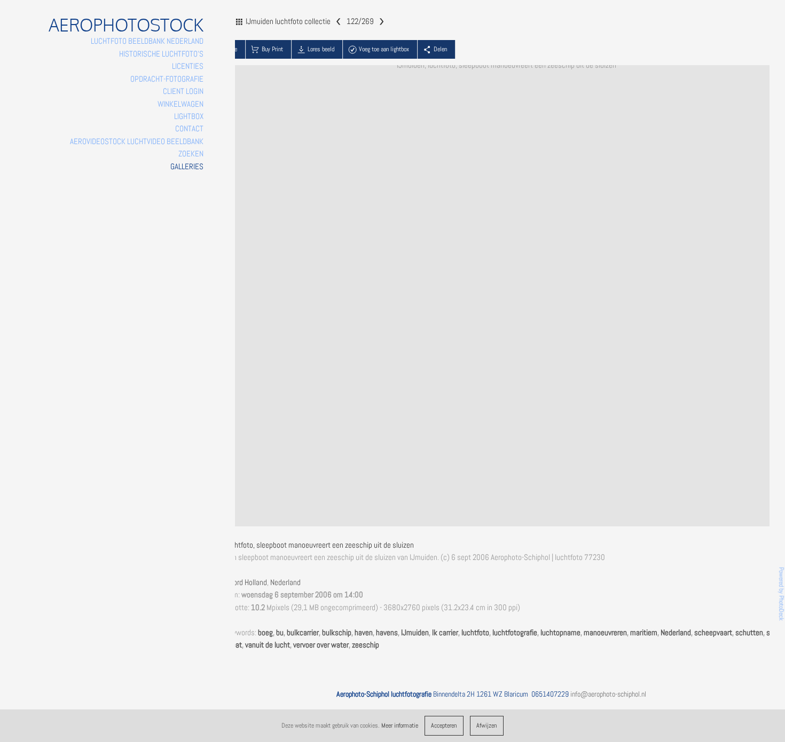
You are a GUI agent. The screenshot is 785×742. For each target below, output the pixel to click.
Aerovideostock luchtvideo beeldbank (136, 141)
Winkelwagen (180, 104)
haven (364, 632)
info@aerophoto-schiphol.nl (608, 694)
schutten (749, 632)
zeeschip (365, 645)
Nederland (285, 582)
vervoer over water (321, 645)
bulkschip (336, 632)
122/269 (360, 21)
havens (387, 632)
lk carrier (445, 632)
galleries (186, 166)
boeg (265, 632)
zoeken (190, 154)
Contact (189, 128)
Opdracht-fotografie (166, 79)
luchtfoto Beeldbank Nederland (147, 41)
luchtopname (560, 632)
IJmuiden (415, 632)
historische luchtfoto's (161, 54)
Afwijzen (486, 725)
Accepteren (444, 725)
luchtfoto (475, 632)
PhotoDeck (781, 608)
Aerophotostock (126, 25)
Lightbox (188, 116)
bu (280, 632)
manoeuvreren (605, 632)
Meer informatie (399, 725)
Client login (183, 91)
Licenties (187, 66)
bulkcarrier (303, 632)
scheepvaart (713, 632)
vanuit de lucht (267, 645)
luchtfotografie (514, 632)
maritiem (643, 632)
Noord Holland (246, 582)
